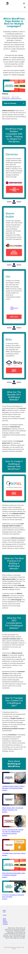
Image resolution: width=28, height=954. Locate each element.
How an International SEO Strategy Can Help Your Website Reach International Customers (12, 831)
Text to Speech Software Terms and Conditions (5, 921)
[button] (24, 3)
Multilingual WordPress (16, 98)
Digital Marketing (6, 98)
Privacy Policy (4, 911)
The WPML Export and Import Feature (13, 853)
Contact (4, 915)
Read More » (4, 790)
